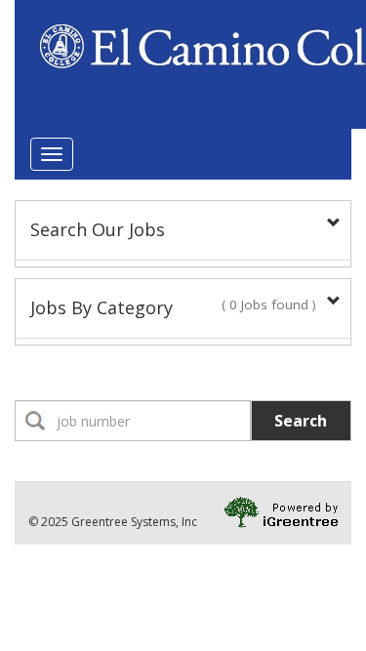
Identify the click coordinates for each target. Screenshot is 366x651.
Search (300, 420)
